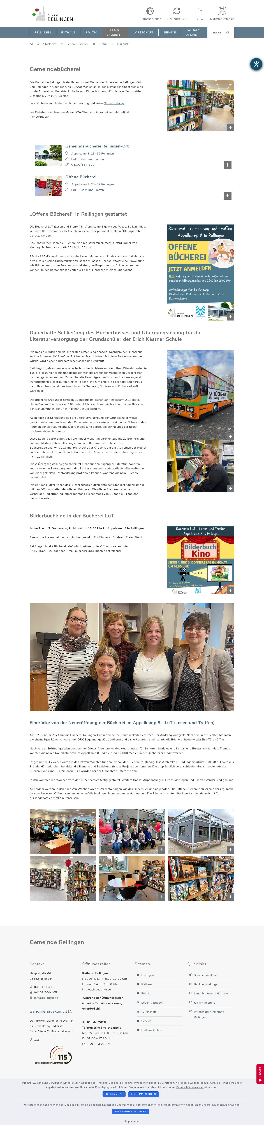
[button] (133, 155)
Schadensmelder (205, 975)
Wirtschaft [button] (143, 33)
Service (146, 1021)
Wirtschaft (148, 1012)
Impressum (132, 1121)
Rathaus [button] (68, 33)
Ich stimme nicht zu (143, 1094)
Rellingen (147, 975)
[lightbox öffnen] (178, 105)
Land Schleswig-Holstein (211, 994)
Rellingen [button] (43, 33)
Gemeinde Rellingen (57, 942)
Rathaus (146, 984)
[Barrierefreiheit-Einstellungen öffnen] (256, 64)
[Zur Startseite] (32, 44)
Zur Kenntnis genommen (130, 1111)
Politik (145, 994)
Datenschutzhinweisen (190, 1087)
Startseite (50, 44)
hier (32, 117)
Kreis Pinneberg (205, 1003)
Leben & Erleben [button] (113, 32)
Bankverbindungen (206, 984)
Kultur (103, 44)
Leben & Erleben (78, 44)
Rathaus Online (193, 32)
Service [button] (169, 33)
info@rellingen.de (46, 998)
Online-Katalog (114, 103)
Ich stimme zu (114, 1094)
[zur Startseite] (52, 13)
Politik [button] (91, 33)
